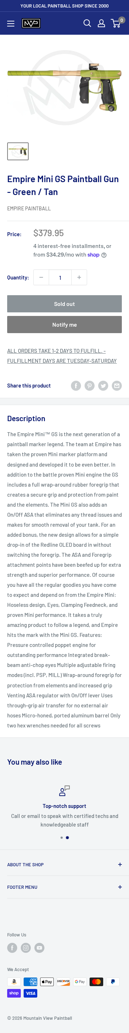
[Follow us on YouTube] (39, 948)
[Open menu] (10, 23)
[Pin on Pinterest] (90, 385)
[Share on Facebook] (76, 385)
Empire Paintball (29, 208)
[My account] (101, 23)
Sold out (64, 303)
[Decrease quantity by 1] (41, 277)
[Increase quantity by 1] (79, 277)
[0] (115, 23)
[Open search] (87, 23)
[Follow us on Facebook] (12, 948)
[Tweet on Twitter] (103, 385)
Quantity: (18, 277)
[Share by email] (117, 385)
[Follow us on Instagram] (26, 948)
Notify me (64, 324)
